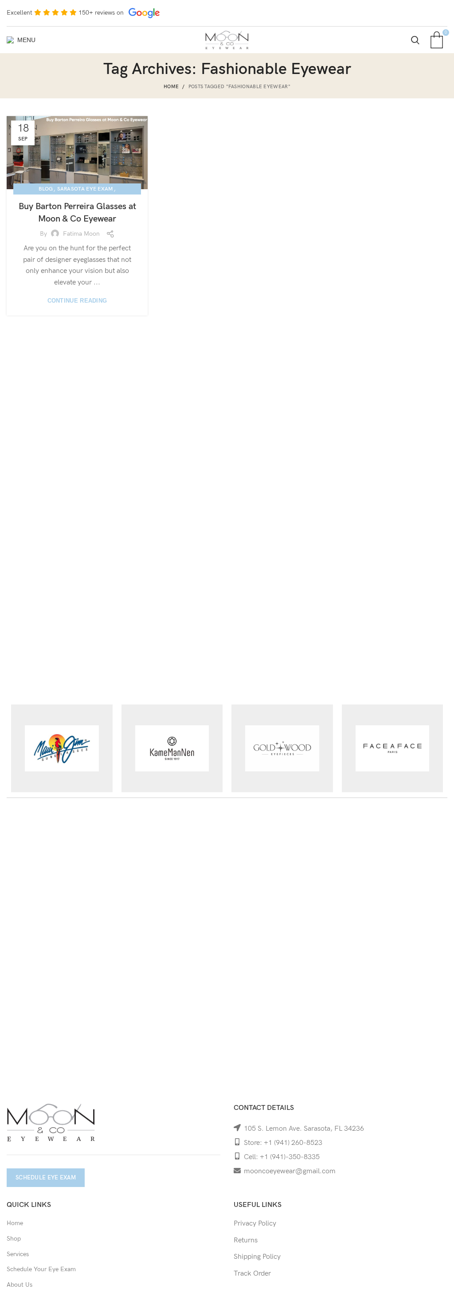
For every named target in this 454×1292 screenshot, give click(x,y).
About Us (19, 1284)
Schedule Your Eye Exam (41, 1269)
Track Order (252, 1273)
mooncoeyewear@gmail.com (290, 1171)
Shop (14, 1238)
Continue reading (77, 301)
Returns (246, 1240)
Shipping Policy (257, 1257)
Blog (46, 189)
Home (171, 87)
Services (18, 1254)
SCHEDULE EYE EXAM (46, 1177)
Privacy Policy (255, 1223)
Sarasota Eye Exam (85, 189)
